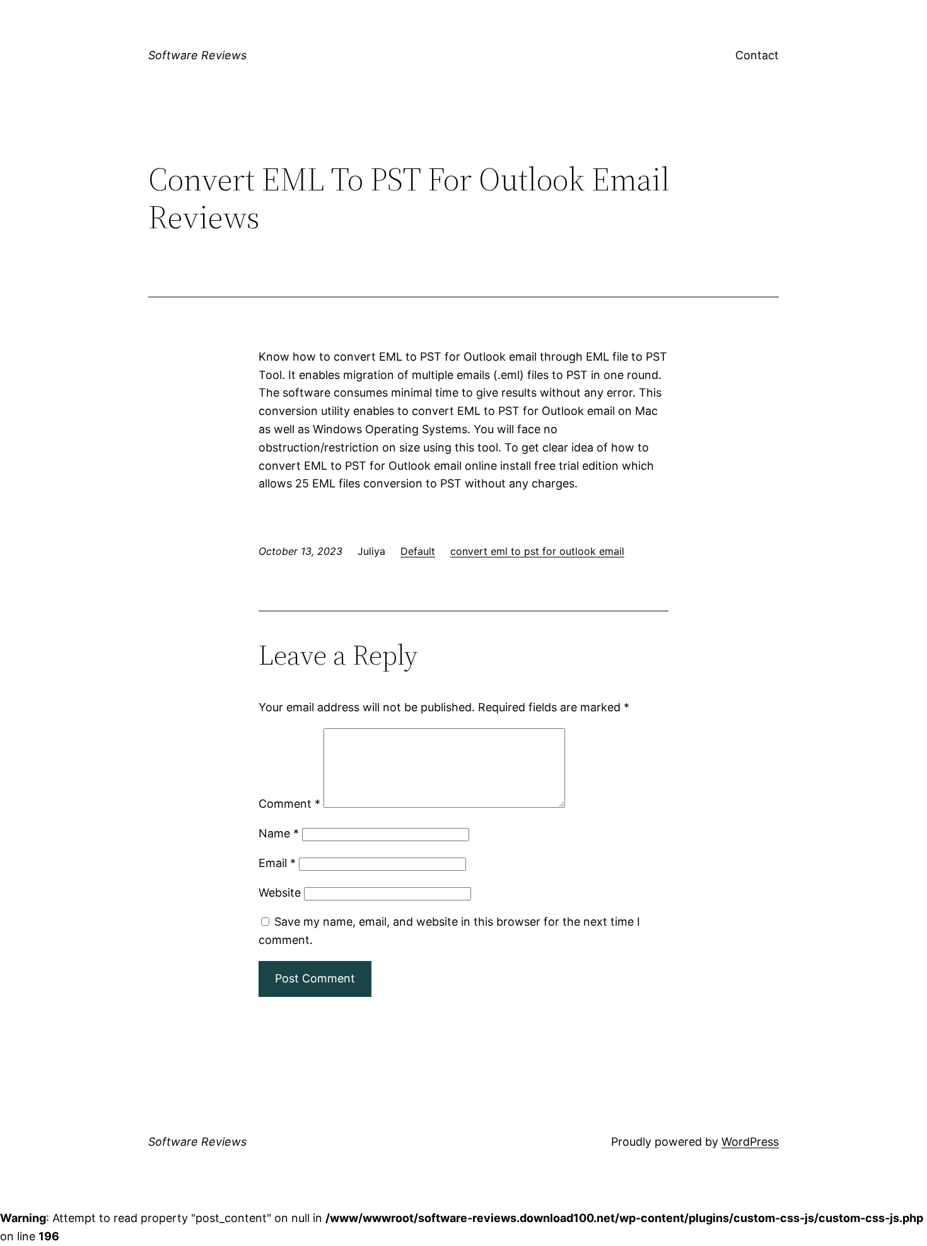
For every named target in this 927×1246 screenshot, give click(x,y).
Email (277, 863)
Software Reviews (197, 55)
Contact (757, 55)
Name (279, 833)
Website (280, 892)
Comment (289, 803)
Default (417, 551)
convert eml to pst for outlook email (537, 551)
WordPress (750, 1141)
